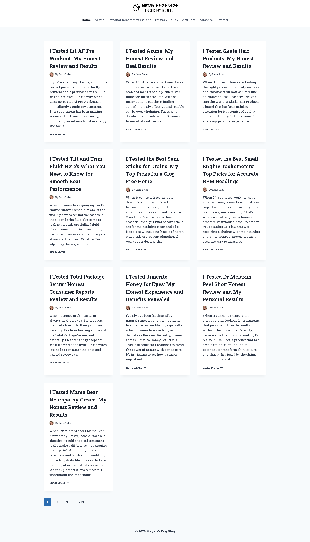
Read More (59, 134)
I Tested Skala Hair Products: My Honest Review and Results (228, 58)
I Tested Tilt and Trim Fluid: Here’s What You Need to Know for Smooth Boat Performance (77, 173)
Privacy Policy (167, 20)
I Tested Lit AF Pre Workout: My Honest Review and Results (74, 58)
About (99, 20)
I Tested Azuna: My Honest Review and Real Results (150, 58)
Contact (222, 20)
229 (81, 502)
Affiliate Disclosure (197, 20)
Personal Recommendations (129, 20)
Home (86, 20)
